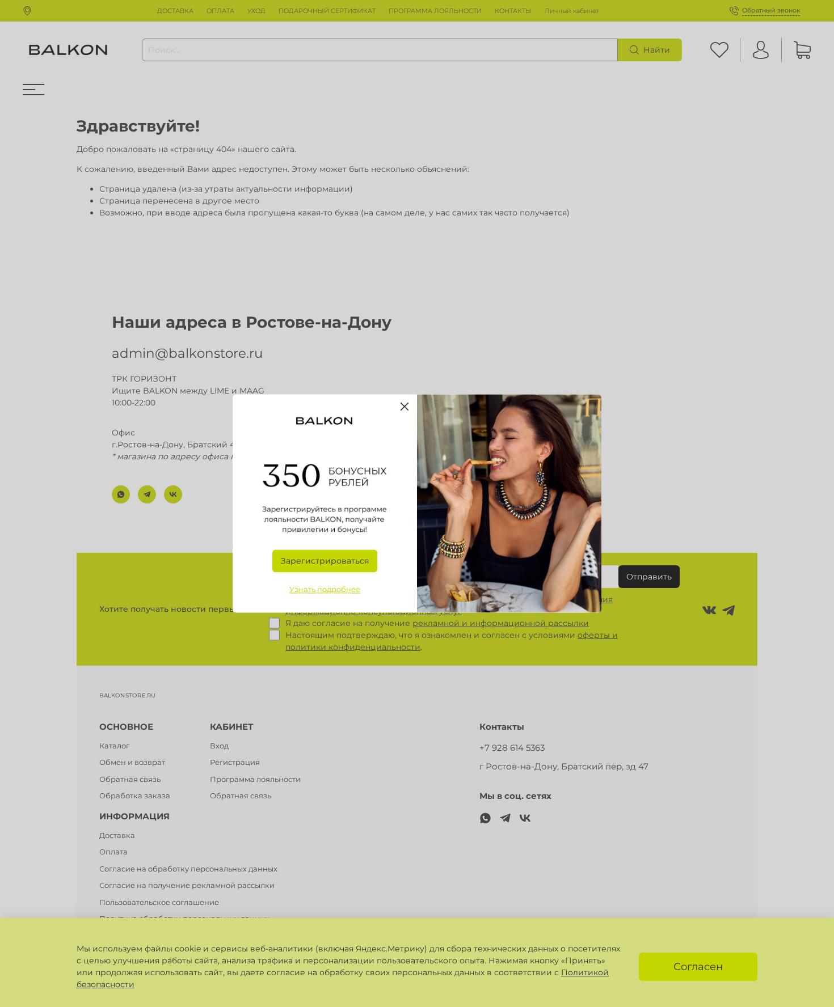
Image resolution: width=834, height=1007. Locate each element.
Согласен (698, 966)
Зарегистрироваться (325, 561)
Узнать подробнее (324, 590)
